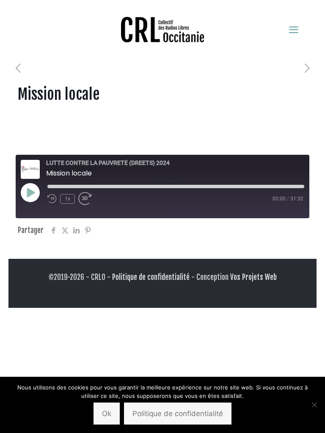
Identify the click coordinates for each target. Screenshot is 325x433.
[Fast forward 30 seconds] (86, 199)
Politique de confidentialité (151, 277)
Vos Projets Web (253, 277)
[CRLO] (162, 30)
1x (67, 199)
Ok (106, 413)
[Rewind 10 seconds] (52, 199)
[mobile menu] (293, 29)
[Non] (314, 404)
